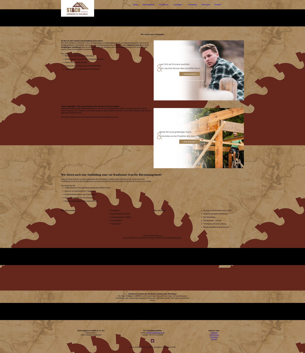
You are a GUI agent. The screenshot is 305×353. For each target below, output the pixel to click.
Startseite (214, 333)
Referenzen (205, 5)
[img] (82, 8)
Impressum (214, 337)
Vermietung (192, 5)
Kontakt (218, 5)
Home (135, 5)
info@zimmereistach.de (155, 333)
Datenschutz (214, 335)
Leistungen (177, 5)
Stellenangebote (148, 5)
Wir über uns (164, 5)
